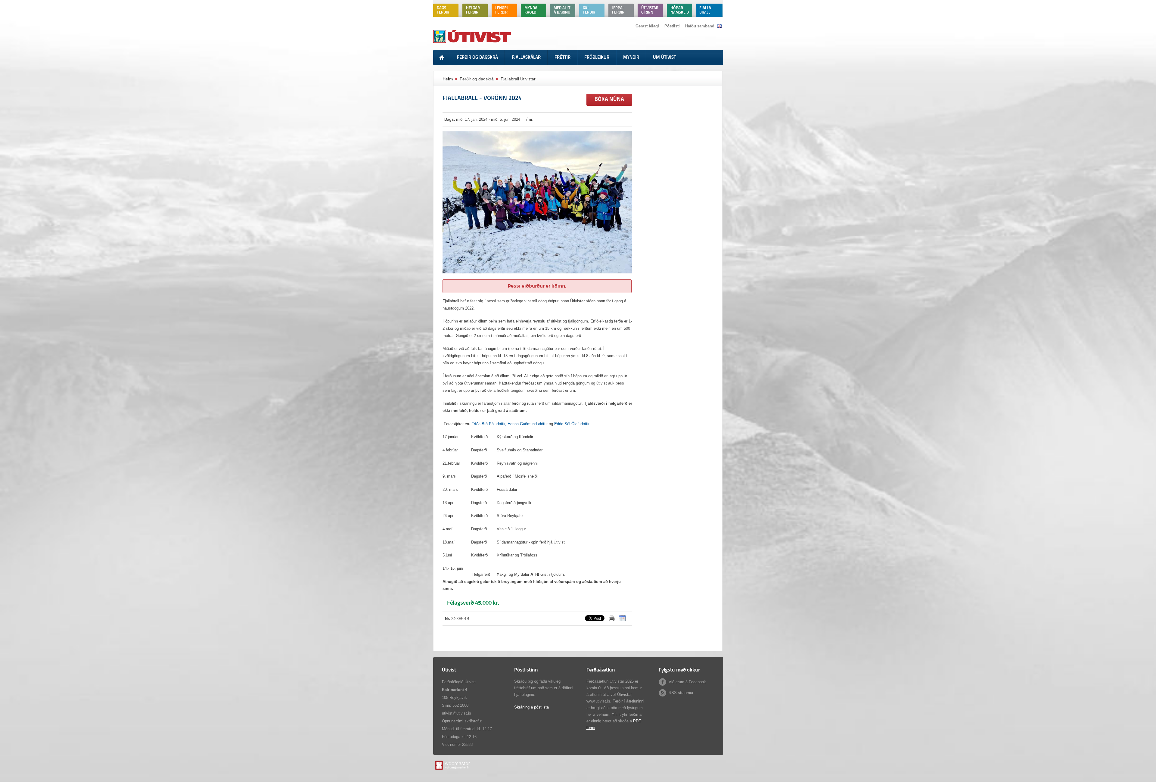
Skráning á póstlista (531, 707)
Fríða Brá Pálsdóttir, (488, 424)
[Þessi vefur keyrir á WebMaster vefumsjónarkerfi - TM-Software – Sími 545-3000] (452, 770)
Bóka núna (609, 99)
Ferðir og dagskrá (477, 78)
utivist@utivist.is (456, 713)
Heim (448, 78)
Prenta (612, 618)
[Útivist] (472, 42)
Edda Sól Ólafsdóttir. (572, 424)
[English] (719, 26)
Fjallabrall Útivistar (518, 78)
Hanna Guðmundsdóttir (528, 424)
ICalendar (622, 618)
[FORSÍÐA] (442, 57)
